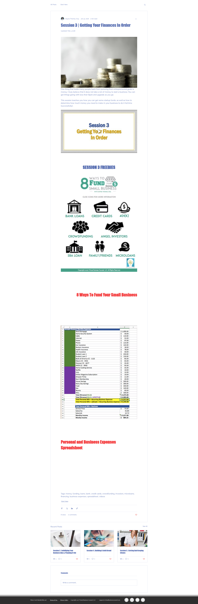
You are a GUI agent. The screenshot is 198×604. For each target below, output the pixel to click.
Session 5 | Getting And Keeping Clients (132, 551)
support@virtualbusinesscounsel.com (109, 600)
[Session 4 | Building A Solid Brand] (99, 538)
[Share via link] (77, 508)
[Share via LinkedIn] (72, 508)
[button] (145, 4)
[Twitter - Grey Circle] (143, 600)
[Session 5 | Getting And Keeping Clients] (132, 538)
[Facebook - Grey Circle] (126, 600)
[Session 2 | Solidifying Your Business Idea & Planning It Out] (65, 538)
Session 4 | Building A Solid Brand (99, 550)
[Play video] (99, 131)
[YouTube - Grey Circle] (137, 600)
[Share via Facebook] (62, 508)
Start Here (64, 4)
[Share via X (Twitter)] (67, 508)
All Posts (53, 4)
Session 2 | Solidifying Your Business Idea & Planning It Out (64, 551)
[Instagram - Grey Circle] (132, 600)
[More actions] (136, 19)
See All (145, 526)
